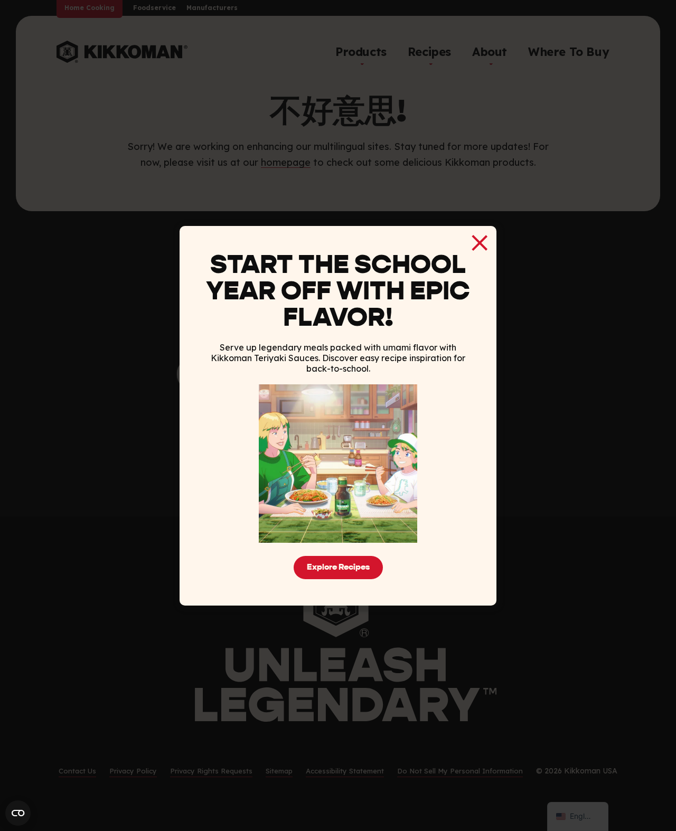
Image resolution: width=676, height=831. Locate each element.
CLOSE (479, 242)
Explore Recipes (338, 567)
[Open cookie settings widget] (18, 813)
